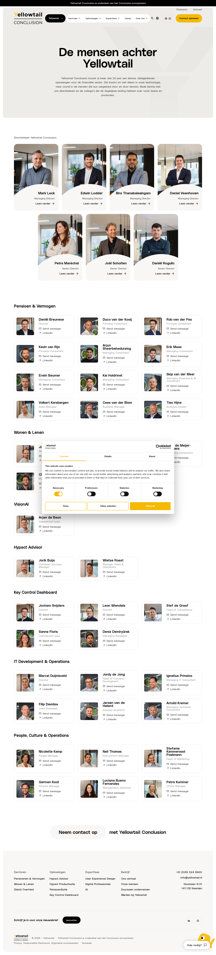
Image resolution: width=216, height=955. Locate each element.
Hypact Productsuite (62, 883)
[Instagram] (198, 921)
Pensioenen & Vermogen (29, 878)
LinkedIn (48, 332)
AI (86, 889)
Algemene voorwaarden (64, 942)
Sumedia (87, 942)
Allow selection (108, 506)
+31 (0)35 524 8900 (189, 871)
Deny (65, 506)
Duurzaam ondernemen (135, 889)
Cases (128, 18)
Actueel (197, 9)
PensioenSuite (58, 889)
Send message (52, 328)
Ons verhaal (128, 878)
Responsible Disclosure (36, 942)
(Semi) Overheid (24, 889)
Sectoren (73, 18)
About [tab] (152, 456)
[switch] (91, 494)
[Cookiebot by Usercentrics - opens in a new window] (158, 447)
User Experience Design (100, 878)
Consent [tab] (64, 456)
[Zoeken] (152, 18)
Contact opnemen (189, 18)
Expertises (111, 18)
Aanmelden (71, 920)
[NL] (168, 18)
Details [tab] (108, 456)
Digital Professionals (97, 883)
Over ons (140, 18)
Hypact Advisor (59, 878)
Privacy (18, 942)
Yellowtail (54, 18)
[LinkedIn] (189, 921)
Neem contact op (78, 832)
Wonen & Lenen (24, 883)
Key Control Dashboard (64, 894)
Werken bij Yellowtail (134, 894)
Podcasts (181, 9)
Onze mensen (129, 883)
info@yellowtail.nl (191, 877)
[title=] (157, 18)
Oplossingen (92, 18)
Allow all (150, 506)
